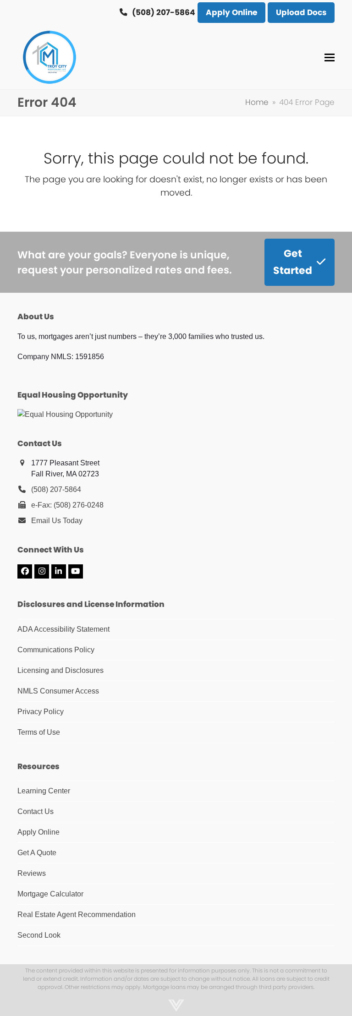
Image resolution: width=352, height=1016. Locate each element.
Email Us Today (56, 520)
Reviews (31, 873)
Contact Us (35, 811)
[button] (329, 57)
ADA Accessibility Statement (63, 629)
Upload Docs (301, 12)
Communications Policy (55, 650)
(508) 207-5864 (56, 489)
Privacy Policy (40, 712)
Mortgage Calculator (50, 894)
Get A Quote (36, 853)
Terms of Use (38, 732)
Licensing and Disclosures (60, 670)
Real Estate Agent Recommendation (76, 914)
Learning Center (43, 791)
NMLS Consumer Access (58, 691)
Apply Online (231, 12)
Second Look (38, 935)
